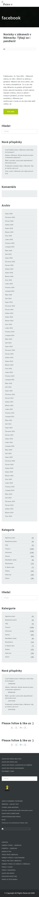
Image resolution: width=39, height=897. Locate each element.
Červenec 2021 (10, 431)
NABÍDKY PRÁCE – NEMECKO (11, 845)
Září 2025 (8, 254)
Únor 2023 (8, 368)
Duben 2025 (9, 272)
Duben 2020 (9, 472)
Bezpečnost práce (11, 541)
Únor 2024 (8, 324)
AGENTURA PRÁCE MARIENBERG (13, 768)
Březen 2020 (9, 475)
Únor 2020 (8, 479)
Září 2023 (8, 343)
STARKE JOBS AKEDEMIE (10, 807)
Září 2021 (8, 424)
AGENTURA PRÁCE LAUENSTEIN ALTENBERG (17, 765)
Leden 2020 (9, 483)
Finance (7, 549)
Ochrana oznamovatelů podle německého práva (17, 810)
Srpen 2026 (9, 213)
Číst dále (10, 112)
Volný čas (8, 574)
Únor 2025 (8, 280)
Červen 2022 (9, 398)
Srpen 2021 (9, 427)
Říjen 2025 (8, 250)
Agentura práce (10, 538)
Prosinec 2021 (9, 413)
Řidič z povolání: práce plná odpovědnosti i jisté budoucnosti (19, 162)
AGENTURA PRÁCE (8, 873)
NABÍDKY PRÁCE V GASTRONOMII (13, 857)
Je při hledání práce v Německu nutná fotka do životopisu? (19, 151)
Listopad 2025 (9, 247)
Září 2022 (8, 387)
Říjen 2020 (8, 450)
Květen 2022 (9, 402)
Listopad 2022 (9, 379)
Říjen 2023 (8, 339)
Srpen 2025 (9, 258)
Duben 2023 (9, 361)
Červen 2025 (9, 265)
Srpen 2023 (9, 346)
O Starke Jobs (9, 567)
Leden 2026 (9, 239)
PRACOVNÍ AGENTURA (9, 876)
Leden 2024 (9, 328)
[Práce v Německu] (11, 3)
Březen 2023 (9, 365)
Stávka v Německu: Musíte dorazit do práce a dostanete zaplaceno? (19, 156)
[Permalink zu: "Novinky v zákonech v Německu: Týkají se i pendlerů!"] (19, 59)
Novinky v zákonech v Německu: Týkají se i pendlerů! (17, 38)
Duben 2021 (9, 439)
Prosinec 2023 (9, 331)
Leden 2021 (9, 442)
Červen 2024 (9, 309)
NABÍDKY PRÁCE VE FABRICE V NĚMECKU (16, 864)
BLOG (4, 819)
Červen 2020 (9, 464)
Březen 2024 (9, 320)
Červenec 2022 (10, 394)
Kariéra (7, 556)
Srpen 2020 (9, 457)
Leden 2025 (9, 283)
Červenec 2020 (10, 461)
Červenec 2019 (10, 501)
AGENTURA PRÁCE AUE (10, 762)
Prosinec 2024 (9, 287)
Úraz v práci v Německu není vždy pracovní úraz (19, 172)
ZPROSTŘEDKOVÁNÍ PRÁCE (11, 816)
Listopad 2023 (9, 335)
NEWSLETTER (6, 851)
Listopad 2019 (9, 490)
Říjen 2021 (8, 420)
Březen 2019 (9, 512)
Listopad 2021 (9, 416)
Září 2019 (8, 498)
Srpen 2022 (9, 391)
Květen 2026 (9, 224)
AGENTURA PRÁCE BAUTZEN (11, 759)
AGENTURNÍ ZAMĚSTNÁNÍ (10, 813)
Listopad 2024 (9, 291)
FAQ (6, 545)
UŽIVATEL (5, 842)
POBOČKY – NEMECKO (9, 848)
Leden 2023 (9, 372)
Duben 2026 (9, 228)
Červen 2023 (9, 354)
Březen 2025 (9, 276)
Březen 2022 (9, 405)
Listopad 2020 (9, 446)
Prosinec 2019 (9, 486)
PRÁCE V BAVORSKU (9, 870)
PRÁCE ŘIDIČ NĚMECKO (10, 854)
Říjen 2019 (8, 494)
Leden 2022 (9, 409)
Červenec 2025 (10, 261)
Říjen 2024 (8, 295)
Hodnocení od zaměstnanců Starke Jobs (15, 823)
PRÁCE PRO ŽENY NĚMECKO (11, 861)
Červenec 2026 (10, 217)
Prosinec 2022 (9, 376)
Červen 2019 (9, 505)
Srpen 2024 (9, 302)
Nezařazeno (9, 563)
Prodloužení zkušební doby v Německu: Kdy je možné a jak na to (19, 167)
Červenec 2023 (10, 350)
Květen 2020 (9, 468)
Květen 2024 (9, 313)
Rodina (7, 571)
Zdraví (7, 578)
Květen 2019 (9, 509)
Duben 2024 (9, 317)
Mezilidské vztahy (11, 560)
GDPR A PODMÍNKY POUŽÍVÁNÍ (12, 801)
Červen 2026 (9, 221)
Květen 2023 (9, 357)
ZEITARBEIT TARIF (8, 771)
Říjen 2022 (8, 383)
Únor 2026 (8, 236)
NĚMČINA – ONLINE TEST (10, 804)
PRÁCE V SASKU (7, 867)
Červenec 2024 (10, 306)
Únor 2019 (8, 516)
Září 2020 (8, 453)
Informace (8, 552)
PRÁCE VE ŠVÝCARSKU (9, 879)
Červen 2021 (9, 435)
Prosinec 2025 (9, 243)
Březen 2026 (9, 232)
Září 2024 (8, 298)
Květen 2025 (9, 269)
